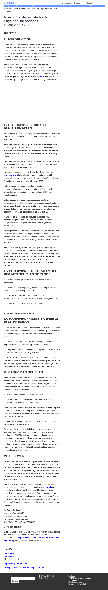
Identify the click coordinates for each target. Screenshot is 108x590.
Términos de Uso (75, 582)
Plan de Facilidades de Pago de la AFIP (75, 6)
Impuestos (9, 553)
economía (47, 487)
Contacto (71, 576)
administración (11, 175)
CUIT (41, 578)
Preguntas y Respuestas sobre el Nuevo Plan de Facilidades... (31, 6)
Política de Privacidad (77, 584)
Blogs (17, 568)
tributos (40, 76)
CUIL (47, 578)
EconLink (9, 3)
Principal (8, 568)
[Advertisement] (26, 101)
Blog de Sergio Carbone (33, 568)
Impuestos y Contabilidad (15, 563)
